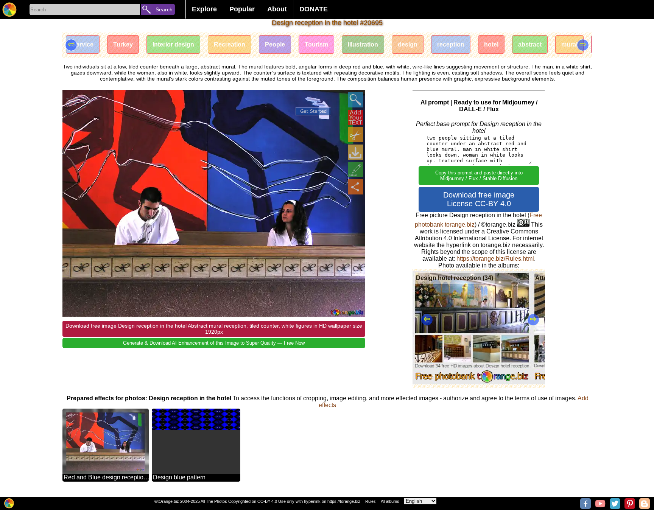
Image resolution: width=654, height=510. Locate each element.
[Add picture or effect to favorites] (72, 99)
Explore (204, 9)
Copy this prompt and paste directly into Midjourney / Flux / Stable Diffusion (479, 175)
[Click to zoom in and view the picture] (355, 99)
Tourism (316, 44)
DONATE (313, 9)
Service (82, 44)
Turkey (123, 44)
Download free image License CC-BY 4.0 (478, 199)
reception (450, 44)
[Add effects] (355, 169)
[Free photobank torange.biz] (9, 9)
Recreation (229, 44)
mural (569, 44)
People (275, 44)
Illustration (363, 44)
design (407, 44)
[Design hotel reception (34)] (472, 382)
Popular (242, 9)
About (277, 9)
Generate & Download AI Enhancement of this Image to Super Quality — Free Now (214, 343)
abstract (530, 44)
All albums (390, 501)
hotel (491, 44)
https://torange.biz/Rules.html (495, 258)
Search (164, 9)
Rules (370, 501)
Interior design (173, 44)
